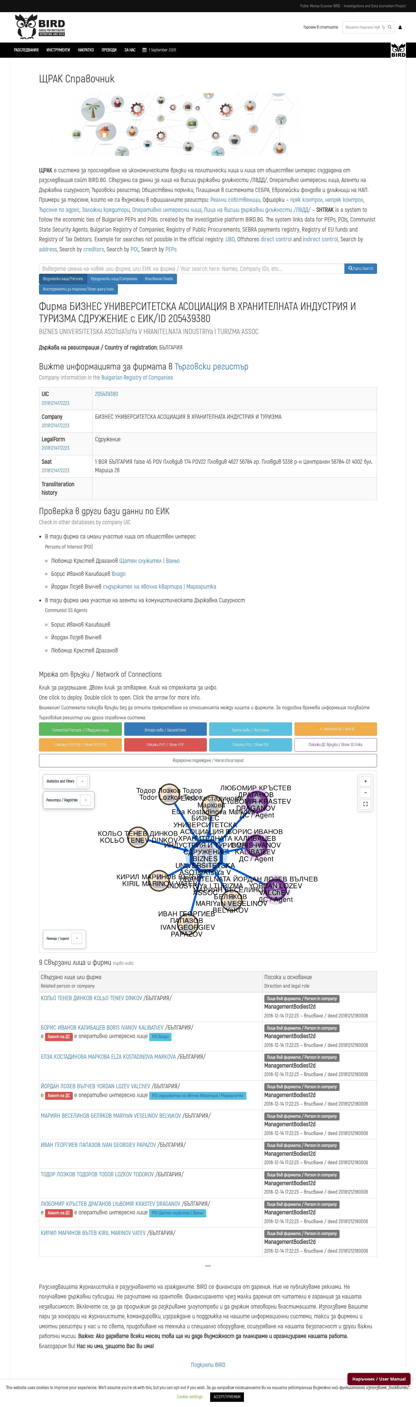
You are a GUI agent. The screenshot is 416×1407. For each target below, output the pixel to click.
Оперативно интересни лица (167, 210)
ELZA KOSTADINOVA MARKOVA (144, 1057)
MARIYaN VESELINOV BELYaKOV (147, 1116)
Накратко (86, 50)
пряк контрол (306, 200)
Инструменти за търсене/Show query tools (78, 289)
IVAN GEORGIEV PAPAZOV (129, 1145)
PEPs (171, 249)
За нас (130, 50)
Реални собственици (235, 200)
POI (134, 249)
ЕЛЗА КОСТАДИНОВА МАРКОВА (76, 1057)
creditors (93, 249)
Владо (118, 574)
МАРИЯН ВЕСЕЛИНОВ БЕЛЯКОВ (77, 1116)
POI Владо (160, 1037)
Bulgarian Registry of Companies (137, 377)
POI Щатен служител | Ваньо (177, 1213)
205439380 (106, 394)
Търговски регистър (212, 366)
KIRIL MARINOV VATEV (122, 1233)
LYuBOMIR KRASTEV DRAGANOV (147, 1204)
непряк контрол (344, 200)
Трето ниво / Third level (250, 730)
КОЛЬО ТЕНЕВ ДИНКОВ (67, 998)
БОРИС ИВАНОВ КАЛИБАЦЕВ (74, 1027)
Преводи (109, 50)
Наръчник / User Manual (379, 1379)
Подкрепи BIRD (208, 1365)
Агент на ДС (59, 1037)
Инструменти (58, 50)
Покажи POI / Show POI (251, 744)
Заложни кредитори (106, 210)
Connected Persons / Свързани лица (80, 730)
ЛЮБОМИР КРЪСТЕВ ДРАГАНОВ (77, 1204)
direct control (276, 239)
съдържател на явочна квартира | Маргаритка (159, 586)
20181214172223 (55, 403)
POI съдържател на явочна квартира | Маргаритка (198, 1096)
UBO (230, 239)
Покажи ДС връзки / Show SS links (335, 744)
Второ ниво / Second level (165, 730)
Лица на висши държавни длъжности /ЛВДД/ (257, 210)
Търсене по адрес (59, 210)
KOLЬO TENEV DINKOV (118, 998)
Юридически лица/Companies (114, 278)
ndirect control (321, 239)
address (48, 249)
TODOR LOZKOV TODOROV (127, 1174)
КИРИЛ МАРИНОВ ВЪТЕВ (69, 1233)
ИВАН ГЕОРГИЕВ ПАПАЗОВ (71, 1145)
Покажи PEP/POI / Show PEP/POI (80, 744)
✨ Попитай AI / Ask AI (335, 728)
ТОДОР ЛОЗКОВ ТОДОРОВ (70, 1174)
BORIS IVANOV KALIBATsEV (136, 1027)
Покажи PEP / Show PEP (165, 744)
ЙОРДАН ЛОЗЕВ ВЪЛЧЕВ (69, 1086)
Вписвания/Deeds (159, 278)
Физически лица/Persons (63, 278)
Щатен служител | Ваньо (149, 561)
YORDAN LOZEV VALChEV (124, 1086)
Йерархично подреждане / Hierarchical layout (208, 760)
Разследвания (26, 50)
